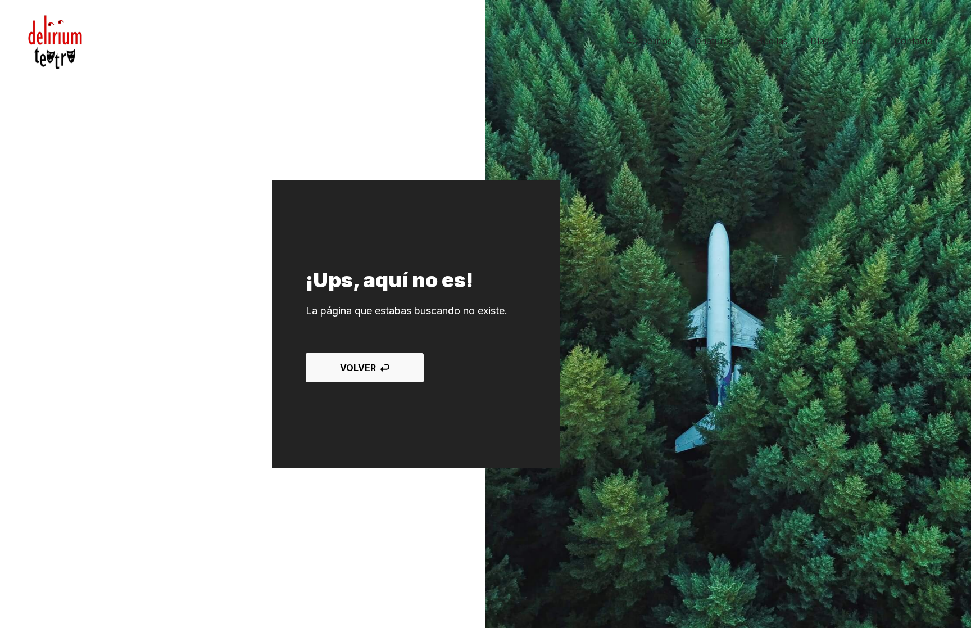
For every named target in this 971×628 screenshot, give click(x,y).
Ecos (861, 41)
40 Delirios (649, 41)
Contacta (914, 41)
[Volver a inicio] (55, 42)
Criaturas (714, 41)
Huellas (772, 41)
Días (819, 41)
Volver (358, 367)
